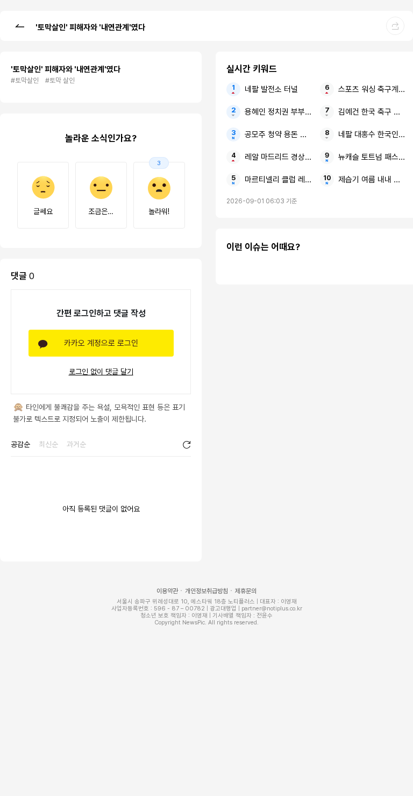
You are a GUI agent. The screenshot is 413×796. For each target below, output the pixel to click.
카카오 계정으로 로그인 (101, 343)
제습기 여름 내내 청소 (372, 179)
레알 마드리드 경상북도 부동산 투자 (279, 157)
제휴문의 (246, 591)
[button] (19, 25)
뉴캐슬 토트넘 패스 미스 (372, 157)
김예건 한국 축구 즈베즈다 (372, 112)
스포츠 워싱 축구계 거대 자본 (372, 89)
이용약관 (167, 591)
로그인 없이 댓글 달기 (101, 371)
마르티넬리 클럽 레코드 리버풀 (279, 179)
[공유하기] (395, 26)
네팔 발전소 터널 (271, 89)
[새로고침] (186, 444)
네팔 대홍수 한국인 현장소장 (372, 134)
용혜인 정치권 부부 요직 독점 (279, 112)
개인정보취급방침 (206, 591)
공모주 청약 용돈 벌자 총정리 (279, 134)
